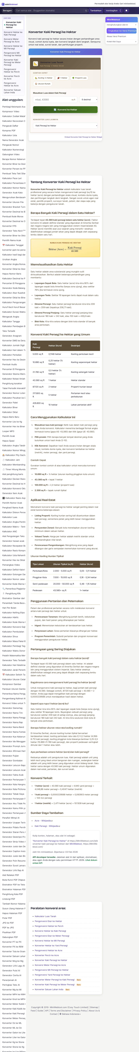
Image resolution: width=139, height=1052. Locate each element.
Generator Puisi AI (11, 970)
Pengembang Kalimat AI (13, 698)
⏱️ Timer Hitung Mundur (13, 469)
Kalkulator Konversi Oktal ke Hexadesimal (13, 488)
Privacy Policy (80, 1010)
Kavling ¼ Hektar (43, 78)
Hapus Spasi (8, 441)
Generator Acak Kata (12, 192)
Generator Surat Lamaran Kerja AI (13, 865)
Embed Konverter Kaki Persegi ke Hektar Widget (83, 137)
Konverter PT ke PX (11, 942)
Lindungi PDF (8, 899)
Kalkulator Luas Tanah (45, 916)
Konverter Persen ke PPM (13, 169)
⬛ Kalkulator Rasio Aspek (13, 498)
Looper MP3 (8, 431)
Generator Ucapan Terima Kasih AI (13, 822)
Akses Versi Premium (116, 36)
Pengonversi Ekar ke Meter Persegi (52, 936)
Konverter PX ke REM (12, 946)
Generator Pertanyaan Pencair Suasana (13, 799)
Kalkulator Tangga (11, 321)
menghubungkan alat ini (117, 25)
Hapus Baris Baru (10, 417)
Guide (40, 1010)
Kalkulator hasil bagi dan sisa (13, 254)
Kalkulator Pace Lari (12, 178)
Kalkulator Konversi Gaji (13, 627)
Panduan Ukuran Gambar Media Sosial (13, 689)
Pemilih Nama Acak (11, 240)
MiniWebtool (76, 844)
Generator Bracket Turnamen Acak (13, 207)
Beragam (7, 10)
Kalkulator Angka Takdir (13, 445)
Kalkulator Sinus (10, 636)
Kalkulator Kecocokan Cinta (13, 121)
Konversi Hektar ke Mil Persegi (50, 940)
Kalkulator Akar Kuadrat (13, 293)
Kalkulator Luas (9, 517)
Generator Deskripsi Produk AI (13, 837)
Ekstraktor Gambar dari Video (13, 598)
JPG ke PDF (8, 923)
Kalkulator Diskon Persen (13, 512)
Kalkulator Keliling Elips (13, 612)
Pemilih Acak (8, 436)
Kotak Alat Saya (114, 42)
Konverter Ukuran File (13, 202)
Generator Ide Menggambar (13, 741)
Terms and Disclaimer (60, 1010)
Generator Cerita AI (11, 975)
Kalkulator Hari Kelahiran (13, 665)
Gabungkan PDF (10, 937)
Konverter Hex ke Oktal (13, 560)
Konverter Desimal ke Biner (13, 212)
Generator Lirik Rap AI (13, 870)
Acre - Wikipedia (43, 820)
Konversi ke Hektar (65, 109)
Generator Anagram (12, 336)
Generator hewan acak (13, 541)
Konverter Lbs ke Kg (12, 421)
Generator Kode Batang (13, 288)
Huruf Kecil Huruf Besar (13, 307)
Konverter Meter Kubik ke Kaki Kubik (13, 1004)
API (46, 1010)
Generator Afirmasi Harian (13, 751)
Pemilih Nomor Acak (12, 503)
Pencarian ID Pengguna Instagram (13, 283)
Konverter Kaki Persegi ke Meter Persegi (54, 984)
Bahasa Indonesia (70, 1014)
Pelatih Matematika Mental (13, 655)
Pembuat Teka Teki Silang (13, 173)
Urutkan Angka (9, 259)
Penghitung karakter (12, 383)
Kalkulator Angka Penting (13, 522)
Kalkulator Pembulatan (13, 631)
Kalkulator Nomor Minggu (13, 450)
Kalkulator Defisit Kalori (13, 569)
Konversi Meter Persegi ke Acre (50, 965)
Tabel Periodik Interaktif (13, 388)
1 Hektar (62, 78)
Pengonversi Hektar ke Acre (48, 950)
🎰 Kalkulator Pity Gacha (13, 455)
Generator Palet (10, 402)
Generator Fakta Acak (13, 775)
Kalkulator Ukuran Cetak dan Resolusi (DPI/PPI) (13, 679)
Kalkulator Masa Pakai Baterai (13, 641)
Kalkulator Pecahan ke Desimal (13, 398)
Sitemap (94, 1007)
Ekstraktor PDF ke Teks (13, 884)
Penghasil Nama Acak (12, 507)
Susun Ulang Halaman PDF (13, 908)
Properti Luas (79, 78)
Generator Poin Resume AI (13, 861)
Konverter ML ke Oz (12, 1028)
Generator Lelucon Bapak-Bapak (13, 765)
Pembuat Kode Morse (12, 216)
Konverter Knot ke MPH (13, 999)
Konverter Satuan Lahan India (49, 989)
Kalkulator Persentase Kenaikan (13, 183)
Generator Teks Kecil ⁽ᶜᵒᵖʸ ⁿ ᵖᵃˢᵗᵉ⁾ (13, 231)
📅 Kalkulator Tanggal (12, 245)
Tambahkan (95, 10)
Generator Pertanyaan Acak (13, 813)
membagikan (112, 10)
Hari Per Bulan (9, 608)
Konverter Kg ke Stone (13, 1042)
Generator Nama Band (13, 727)
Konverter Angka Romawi (13, 264)
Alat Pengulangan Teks (13, 536)
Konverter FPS (9, 226)
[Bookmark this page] (126, 10)
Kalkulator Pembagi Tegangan (13, 646)
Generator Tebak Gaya (13, 794)
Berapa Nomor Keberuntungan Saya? (13, 159)
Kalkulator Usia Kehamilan (13, 555)
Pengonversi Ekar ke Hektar (48, 921)
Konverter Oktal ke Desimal (13, 269)
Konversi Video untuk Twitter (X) (13, 703)
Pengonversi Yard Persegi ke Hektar (52, 975)
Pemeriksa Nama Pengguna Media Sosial (13, 694)
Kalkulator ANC (9, 531)
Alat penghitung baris (12, 474)
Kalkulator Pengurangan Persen (13, 302)
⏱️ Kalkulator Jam (11, 460)
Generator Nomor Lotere (13, 393)
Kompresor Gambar (11, 684)
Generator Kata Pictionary (13, 789)
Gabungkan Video (11, 154)
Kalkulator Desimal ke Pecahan (13, 278)
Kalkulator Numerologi (13, 149)
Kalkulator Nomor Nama (13, 188)
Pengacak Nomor (10, 145)
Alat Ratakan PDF (10, 875)
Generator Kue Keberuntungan (13, 736)
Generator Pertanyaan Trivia (13, 779)
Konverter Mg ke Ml (11, 989)
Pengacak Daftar (10, 126)
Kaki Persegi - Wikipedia (46, 826)
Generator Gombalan (12, 760)
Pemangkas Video (11, 565)
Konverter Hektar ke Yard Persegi (51, 945)
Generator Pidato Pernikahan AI (13, 827)
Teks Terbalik (8, 331)
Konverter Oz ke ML (12, 1023)
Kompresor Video (10, 111)
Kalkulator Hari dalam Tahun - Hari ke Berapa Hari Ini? (13, 350)
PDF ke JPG (8, 927)
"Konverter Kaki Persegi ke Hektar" (50, 841)
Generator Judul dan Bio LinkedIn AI (13, 856)
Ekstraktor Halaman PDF (13, 889)
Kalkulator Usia (9, 135)
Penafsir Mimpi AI (10, 818)
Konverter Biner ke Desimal (13, 164)
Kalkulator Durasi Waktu (13, 312)
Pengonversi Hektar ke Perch (49, 926)
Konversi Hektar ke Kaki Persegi (50, 931)
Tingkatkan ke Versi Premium (122, 31)
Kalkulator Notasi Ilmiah (13, 379)
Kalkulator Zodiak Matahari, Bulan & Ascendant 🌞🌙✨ (13, 116)
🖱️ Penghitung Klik (11, 593)
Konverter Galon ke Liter (13, 1032)
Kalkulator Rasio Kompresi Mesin (13, 550)
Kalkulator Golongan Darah (13, 574)
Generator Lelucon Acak (13, 770)
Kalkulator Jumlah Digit (13, 345)
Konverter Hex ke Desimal (13, 359)
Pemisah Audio (9, 364)
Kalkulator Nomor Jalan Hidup (13, 579)
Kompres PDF (9, 130)
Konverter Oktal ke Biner (13, 297)
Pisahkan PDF (9, 932)
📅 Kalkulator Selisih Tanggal (13, 674)
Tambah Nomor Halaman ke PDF (13, 904)
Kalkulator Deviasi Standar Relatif (13, 479)
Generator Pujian (10, 756)
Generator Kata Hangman (13, 784)
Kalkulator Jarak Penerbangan (13, 670)
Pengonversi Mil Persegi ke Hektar (52, 970)
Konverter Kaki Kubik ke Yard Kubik (13, 1009)
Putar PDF (7, 918)
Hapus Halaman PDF (12, 913)
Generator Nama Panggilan (13, 717)
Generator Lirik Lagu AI (13, 966)
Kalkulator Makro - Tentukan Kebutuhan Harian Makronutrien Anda (13, 526)
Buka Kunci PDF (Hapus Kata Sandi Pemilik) (13, 880)
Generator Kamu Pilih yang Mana (13, 808)
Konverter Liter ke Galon (13, 1037)
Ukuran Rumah (42, 84)
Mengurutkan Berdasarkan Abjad (13, 197)
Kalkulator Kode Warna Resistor (13, 622)
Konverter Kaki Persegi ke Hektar (51, 960)
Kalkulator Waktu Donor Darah (13, 651)
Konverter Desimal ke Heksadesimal (13, 484)
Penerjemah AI (9, 980)
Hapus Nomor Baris (11, 274)
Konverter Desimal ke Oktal (13, 221)
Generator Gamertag (12, 708)
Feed (33, 1010)
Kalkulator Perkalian (12, 355)
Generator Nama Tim (12, 713)
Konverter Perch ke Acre (47, 955)
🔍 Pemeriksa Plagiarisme (13, 589)
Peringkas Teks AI (11, 985)
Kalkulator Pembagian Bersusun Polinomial (13, 326)
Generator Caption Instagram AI (13, 851)
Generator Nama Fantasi (13, 732)
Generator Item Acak (12, 493)
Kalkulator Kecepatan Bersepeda (13, 546)
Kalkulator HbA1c (10, 617)
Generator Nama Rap (12, 722)
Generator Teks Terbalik (13, 660)
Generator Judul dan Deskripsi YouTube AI (13, 846)
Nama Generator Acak (13, 140)
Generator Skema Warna (13, 374)
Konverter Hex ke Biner (13, 426)
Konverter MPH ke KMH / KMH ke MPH (13, 994)
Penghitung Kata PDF (12, 894)
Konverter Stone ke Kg (13, 1047)
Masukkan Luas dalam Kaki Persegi (49, 93)
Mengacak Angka (10, 316)
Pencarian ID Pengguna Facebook (13, 369)
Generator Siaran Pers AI (13, 832)
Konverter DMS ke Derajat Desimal (13, 340)
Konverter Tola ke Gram (13, 951)
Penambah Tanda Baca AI (13, 603)
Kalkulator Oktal (10, 412)
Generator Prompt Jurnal (13, 746)
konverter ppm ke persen (13, 250)
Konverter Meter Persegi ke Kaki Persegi (54, 979)
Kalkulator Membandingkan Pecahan (13, 464)
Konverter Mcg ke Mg (12, 961)
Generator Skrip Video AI (13, 841)
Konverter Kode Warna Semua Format (13, 584)
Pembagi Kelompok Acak (13, 107)
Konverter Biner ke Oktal (13, 235)
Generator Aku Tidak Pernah (13, 803)
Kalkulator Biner (10, 407)
